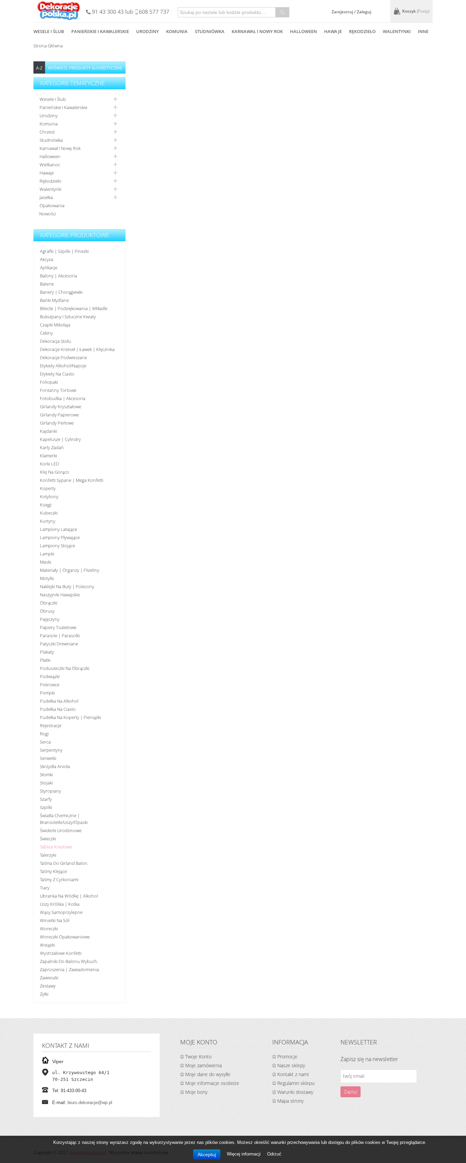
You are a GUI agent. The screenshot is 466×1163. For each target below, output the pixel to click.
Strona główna (48, 46)
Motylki (47, 578)
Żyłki (44, 994)
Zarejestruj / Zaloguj (351, 12)
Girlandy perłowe (57, 423)
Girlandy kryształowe (60, 406)
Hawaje (47, 173)
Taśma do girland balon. (64, 863)
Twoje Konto (198, 1056)
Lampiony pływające (60, 537)
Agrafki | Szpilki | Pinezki (64, 251)
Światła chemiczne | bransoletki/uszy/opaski (64, 818)
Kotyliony (49, 496)
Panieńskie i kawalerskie (63, 107)
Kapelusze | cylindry (60, 439)
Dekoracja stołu (55, 341)
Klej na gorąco (54, 472)
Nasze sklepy (291, 1065)
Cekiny (46, 333)
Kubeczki (49, 513)
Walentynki (50, 189)
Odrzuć (274, 1154)
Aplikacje (48, 267)
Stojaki (46, 783)
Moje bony (196, 1092)
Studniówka (51, 140)
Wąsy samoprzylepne (61, 912)
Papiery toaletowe (58, 627)
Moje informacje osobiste (212, 1083)
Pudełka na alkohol (59, 701)
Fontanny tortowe (58, 390)
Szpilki (46, 807)
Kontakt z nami (293, 1074)
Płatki (45, 660)
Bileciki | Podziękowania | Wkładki (73, 308)
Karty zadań (52, 447)
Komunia (49, 124)
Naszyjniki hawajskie (60, 595)
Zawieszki (49, 978)
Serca (45, 742)
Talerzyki (48, 855)
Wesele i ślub (53, 99)
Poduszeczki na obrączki (64, 668)
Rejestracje (50, 725)
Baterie (47, 284)
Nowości (47, 214)
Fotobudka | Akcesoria (62, 398)
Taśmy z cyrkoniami (59, 879)
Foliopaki (49, 382)
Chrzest (47, 132)
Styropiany (50, 791)
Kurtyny (47, 521)
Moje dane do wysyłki (207, 1074)
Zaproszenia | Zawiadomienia (69, 969)
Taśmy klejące (53, 871)
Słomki (46, 774)
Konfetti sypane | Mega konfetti (71, 480)
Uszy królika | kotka (59, 904)
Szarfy (46, 799)
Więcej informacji (244, 1154)
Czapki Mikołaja (55, 325)
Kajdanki (48, 431)
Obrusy (47, 611)
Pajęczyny (49, 619)
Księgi (46, 505)
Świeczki (48, 839)
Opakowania (52, 205)
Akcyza (46, 259)
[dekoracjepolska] (58, 10)
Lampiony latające (58, 529)
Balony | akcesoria (58, 276)
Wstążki (47, 945)
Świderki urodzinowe (61, 830)
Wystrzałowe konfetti (61, 953)
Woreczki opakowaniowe (65, 937)
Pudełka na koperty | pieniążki (70, 717)
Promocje (287, 1056)
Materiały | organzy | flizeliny (69, 570)
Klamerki (48, 456)
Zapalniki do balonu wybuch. (69, 961)
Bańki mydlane (54, 300)
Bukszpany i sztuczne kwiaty (68, 316)
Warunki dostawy (295, 1092)
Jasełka (46, 197)
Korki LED (49, 464)
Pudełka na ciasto (58, 709)
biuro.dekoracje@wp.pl (90, 1102)
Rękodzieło (50, 181)
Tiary (44, 888)
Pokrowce (49, 685)
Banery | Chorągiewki (61, 292)
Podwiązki (50, 676)
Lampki (47, 554)
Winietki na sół (54, 920)
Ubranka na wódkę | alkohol (69, 896)
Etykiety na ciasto (57, 374)
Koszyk (415, 11)
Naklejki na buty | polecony (67, 586)
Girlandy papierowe (59, 415)
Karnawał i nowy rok (60, 148)
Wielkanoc (50, 165)
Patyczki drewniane (59, 644)
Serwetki (48, 758)
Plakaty (47, 652)
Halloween (50, 156)
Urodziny (49, 115)
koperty (48, 488)
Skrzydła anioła (55, 766)
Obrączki (48, 603)
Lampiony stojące (57, 545)
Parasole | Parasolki (60, 635)
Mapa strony (290, 1101)
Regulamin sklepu (296, 1083)
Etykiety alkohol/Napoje (63, 366)
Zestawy (48, 986)
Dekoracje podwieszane (63, 357)
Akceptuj (207, 1154)
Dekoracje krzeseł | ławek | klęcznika (77, 349)
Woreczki (49, 928)
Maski (45, 562)
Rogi (44, 734)
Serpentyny (51, 750)
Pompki (47, 693)
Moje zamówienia (203, 1065)
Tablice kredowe (56, 847)
